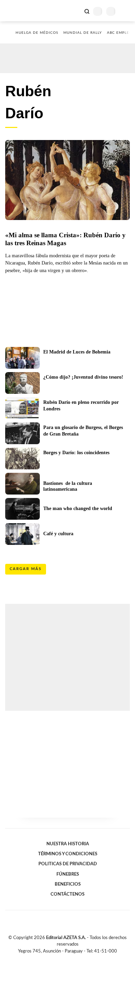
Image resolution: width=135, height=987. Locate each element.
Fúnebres (67, 874)
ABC (18, 10)
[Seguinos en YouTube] (72, 959)
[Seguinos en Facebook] (57, 959)
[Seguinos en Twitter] (65, 959)
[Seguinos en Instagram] (79, 959)
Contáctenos (67, 894)
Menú (125, 11)
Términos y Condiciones (67, 854)
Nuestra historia (67, 844)
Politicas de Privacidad (67, 864)
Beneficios (68, 884)
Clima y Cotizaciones (75, 11)
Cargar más (26, 569)
